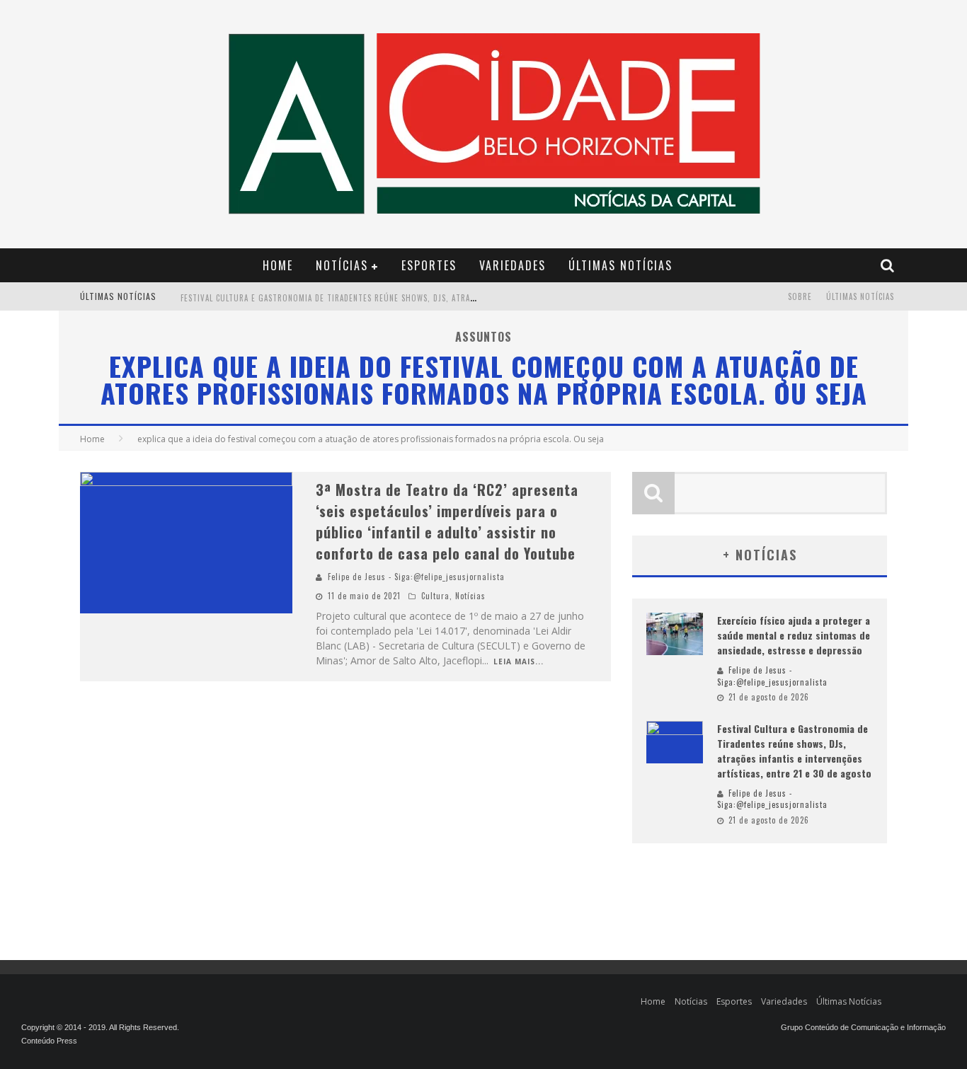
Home (278, 265)
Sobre (800, 296)
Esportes (429, 265)
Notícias (342, 265)
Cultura (435, 595)
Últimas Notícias (620, 265)
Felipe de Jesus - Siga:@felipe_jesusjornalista (416, 576)
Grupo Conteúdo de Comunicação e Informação (863, 1027)
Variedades (512, 265)
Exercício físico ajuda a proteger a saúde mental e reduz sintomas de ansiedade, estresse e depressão (793, 635)
